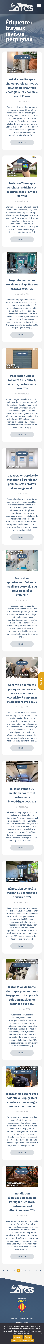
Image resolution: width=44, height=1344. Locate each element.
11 (36, 1270)
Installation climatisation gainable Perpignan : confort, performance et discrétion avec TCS (22, 1202)
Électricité (22, 663)
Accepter (17, 1337)
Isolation (22, 161)
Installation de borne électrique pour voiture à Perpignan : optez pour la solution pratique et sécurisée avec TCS (22, 995)
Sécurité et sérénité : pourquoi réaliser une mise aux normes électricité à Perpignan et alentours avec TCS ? (22, 693)
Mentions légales (22, 1323)
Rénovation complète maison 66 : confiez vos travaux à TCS (22, 893)
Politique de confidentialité (22, 1340)
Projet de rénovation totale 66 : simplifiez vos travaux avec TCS (22, 284)
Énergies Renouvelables (22, 1072)
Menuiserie (22, 354)
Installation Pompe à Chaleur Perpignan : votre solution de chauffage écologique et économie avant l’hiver (22, 88)
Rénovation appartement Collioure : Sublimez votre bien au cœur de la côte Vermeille (22, 587)
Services (22, 258)
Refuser (28, 1337)
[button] (39, 5)
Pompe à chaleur (21, 57)
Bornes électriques (22, 965)
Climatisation (22, 1171)
